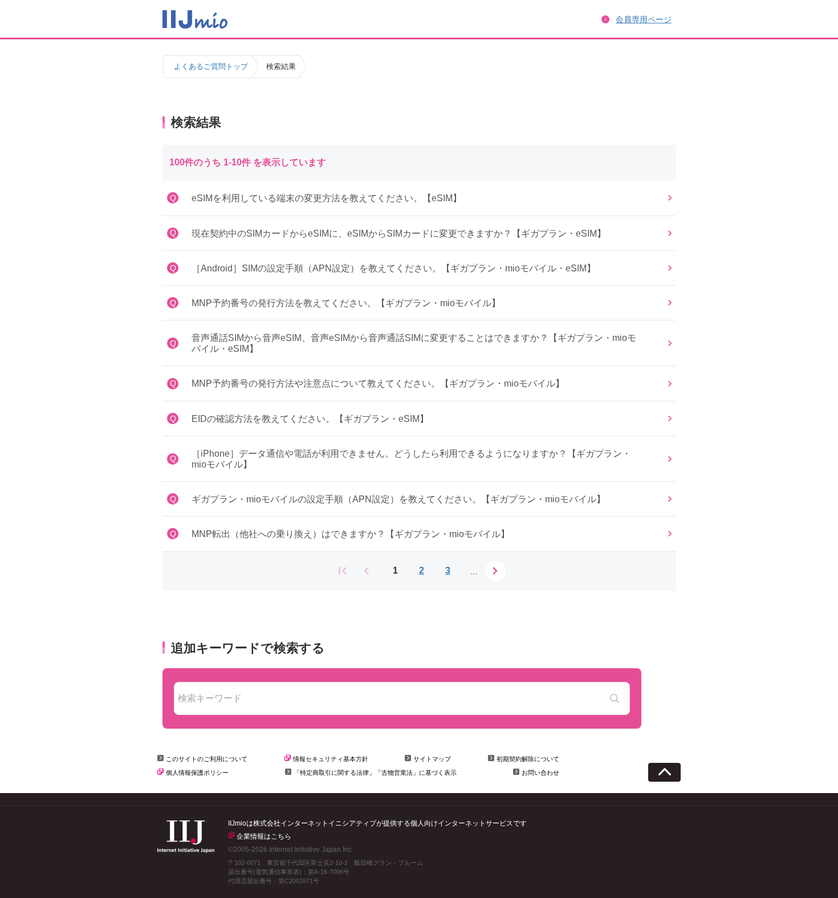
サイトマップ (432, 758)
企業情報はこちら (264, 836)
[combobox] (401, 698)
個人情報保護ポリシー (197, 772)
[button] (419, 198)
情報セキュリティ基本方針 (330, 758)
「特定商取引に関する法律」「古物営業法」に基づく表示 (375, 772)
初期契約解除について (528, 758)
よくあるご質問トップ (211, 66)
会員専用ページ (644, 19)
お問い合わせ (540, 772)
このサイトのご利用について (206, 758)
